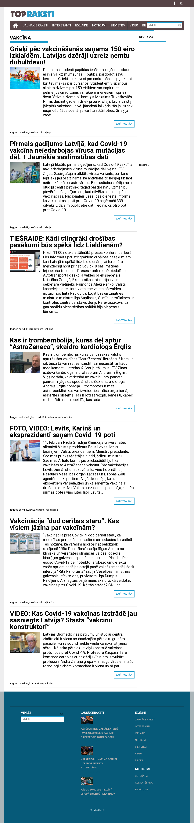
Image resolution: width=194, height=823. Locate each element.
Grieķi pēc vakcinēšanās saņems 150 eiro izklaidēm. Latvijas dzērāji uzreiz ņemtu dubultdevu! (72, 55)
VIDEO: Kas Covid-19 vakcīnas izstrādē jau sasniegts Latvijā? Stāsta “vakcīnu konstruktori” (73, 620)
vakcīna (33, 132)
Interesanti (61, 25)
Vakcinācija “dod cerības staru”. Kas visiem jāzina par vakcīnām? (64, 524)
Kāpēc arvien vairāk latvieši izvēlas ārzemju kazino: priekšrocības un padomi (100, 733)
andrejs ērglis (26, 417)
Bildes (139, 760)
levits (32, 509)
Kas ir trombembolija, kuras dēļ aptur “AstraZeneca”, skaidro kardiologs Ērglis (70, 343)
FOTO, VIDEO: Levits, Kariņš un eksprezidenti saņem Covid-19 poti (62, 431)
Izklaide (81, 25)
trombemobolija (54, 417)
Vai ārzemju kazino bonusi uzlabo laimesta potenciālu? (99, 763)
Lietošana (141, 775)
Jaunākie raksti (35, 25)
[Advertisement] (161, 102)
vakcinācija (45, 132)
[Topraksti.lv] (15, 25)
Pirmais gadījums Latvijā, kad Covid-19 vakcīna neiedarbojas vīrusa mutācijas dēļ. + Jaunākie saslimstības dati (68, 150)
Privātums (141, 789)
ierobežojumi (36, 329)
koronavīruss (36, 683)
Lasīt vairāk (124, 123)
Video (134, 25)
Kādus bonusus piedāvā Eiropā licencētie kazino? (98, 791)
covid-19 (23, 132)
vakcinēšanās (46, 602)
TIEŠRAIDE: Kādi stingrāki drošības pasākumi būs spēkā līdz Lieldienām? (66, 242)
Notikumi (99, 25)
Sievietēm (117, 25)
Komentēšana (144, 782)
